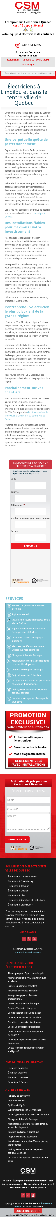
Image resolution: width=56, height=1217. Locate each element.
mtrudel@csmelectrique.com (28, 952)
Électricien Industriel (17, 1072)
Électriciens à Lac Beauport (20, 904)
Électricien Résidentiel (18, 1068)
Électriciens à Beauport (18, 886)
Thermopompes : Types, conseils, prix (26, 973)
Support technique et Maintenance (24, 1110)
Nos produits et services (38, 1184)
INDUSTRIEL (28, 60)
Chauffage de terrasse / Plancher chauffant (28, 1114)
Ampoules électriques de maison (23, 990)
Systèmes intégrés (16, 1105)
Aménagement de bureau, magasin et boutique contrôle (29, 691)
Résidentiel (13, 60)
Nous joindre (38, 1187)
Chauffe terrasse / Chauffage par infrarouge (27, 639)
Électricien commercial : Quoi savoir (24, 1022)
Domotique (28, 64)
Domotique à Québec (18, 1082)
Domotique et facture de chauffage (24, 1017)
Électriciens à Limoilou (18, 890)
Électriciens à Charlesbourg (20, 881)
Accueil (7, 1180)
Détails (14, 531)
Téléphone (18, 505)
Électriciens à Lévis (16, 895)
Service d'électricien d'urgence (22, 1008)
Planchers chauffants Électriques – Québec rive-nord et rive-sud (28, 648)
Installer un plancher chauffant (22, 986)
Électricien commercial (18, 1077)
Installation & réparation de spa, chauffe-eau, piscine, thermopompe (31, 682)
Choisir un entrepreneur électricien (24, 1027)
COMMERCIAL (42, 60)
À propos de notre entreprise (30, 1180)
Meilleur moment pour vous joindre (30, 518)
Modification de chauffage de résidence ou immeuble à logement (30, 662)
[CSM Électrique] (28, 8)
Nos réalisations (19, 1187)
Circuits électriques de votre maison (24, 1013)
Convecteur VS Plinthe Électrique (23, 1003)
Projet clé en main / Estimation (26, 675)
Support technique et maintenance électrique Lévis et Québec (28, 630)
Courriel (15, 492)
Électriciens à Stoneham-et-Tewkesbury (26, 900)
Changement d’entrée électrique (27, 655)
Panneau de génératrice (19, 1096)
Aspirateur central (20, 614)
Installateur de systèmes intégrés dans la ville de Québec (31, 621)
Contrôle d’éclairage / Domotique (27, 669)
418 (31, 45)
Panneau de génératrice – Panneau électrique (28, 607)
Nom (13, 479)
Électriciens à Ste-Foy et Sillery (22, 876)
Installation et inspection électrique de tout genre (30, 700)
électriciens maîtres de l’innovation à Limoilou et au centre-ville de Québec (26, 415)
